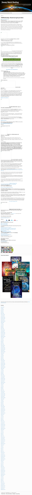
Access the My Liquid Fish (4, 227)
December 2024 (3, 332)
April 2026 (2, 312)
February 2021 (3, 391)
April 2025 (2, 327)
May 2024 (2, 341)
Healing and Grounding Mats (7, 231)
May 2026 (2, 310)
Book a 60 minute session (4, 224)
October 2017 (2, 442)
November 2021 (3, 379)
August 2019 (2, 414)
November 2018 (3, 425)
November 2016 (3, 456)
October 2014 (2, 488)
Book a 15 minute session (4, 223)
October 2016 (2, 457)
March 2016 (2, 466)
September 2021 (3, 382)
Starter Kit (9, 227)
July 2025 (2, 323)
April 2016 (2, 465)
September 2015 (3, 474)
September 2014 (3, 489)
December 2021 (3, 378)
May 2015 (2, 479)
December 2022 (3, 363)
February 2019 (3, 421)
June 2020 (2, 401)
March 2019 (2, 420)
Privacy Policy (3, 493)
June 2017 (2, 447)
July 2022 (2, 369)
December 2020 (3, 393)
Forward (13, 220)
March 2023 (2, 359)
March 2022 (2, 374)
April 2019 (2, 419)
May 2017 (2, 448)
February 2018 (3, 437)
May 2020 (2, 402)
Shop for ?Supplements (4, 233)
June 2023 (2, 355)
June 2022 (2, 370)
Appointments (6, 221)
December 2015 (3, 470)
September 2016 (3, 458)
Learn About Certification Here (13, 201)
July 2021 (2, 384)
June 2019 (2, 416)
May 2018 (2, 433)
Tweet (10, 220)
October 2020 (2, 396)
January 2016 (2, 469)
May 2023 (2, 356)
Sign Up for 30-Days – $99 (13, 183)
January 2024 (2, 346)
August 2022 (2, 368)
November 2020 (3, 395)
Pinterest (16, 220)
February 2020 (3, 406)
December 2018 (3, 424)
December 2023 (3, 347)
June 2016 (2, 462)
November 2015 (3, 471)
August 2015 (2, 475)
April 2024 (2, 342)
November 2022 (3, 364)
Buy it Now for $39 (13, 57)
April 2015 (2, 480)
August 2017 (2, 444)
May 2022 (2, 372)
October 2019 (2, 411)
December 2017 (3, 439)
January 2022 (2, 377)
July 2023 (2, 354)
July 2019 (2, 415)
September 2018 (3, 428)
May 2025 (2, 326)
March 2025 (2, 328)
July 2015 (2, 476)
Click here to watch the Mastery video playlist (7, 187)
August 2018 (2, 429)
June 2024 (2, 340)
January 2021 (2, 392)
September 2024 (3, 336)
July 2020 (2, 400)
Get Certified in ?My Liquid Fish (5, 229)
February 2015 (3, 483)
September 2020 (3, 397)
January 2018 (2, 438)
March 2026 (2, 313)
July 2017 (2, 446)
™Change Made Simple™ (12, 229)
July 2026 (2, 308)
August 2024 (2, 337)
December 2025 (3, 317)
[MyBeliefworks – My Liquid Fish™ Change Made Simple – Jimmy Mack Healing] (16, 11)
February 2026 (3, 314)
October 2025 (2, 319)
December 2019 (3, 409)
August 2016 (2, 460)
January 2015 (2, 484)
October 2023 (2, 350)
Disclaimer (14, 493)
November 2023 (3, 349)
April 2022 (2, 373)
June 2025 (2, 324)
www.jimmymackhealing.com (4, 235)
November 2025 (3, 318)
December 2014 (3, 485)
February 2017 (3, 452)
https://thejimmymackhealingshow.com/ (6, 123)
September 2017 (3, 443)
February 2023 (3, 360)
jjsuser (2, 15)
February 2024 (3, 345)
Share (8, 220)
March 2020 (2, 405)
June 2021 (2, 386)
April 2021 (2, 388)
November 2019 (3, 410)
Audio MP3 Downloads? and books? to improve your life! (8, 228)
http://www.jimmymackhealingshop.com (6, 234)
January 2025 (2, 331)
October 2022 (2, 365)
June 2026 (2, 309)
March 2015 (2, 481)
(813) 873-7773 (13, 213)
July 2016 (2, 461)
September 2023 (3, 351)
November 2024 (3, 333)
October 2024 (2, 335)
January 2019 (2, 423)
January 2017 (2, 453)
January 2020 (2, 407)
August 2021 (2, 383)
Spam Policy (18, 493)
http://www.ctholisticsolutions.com (5, 217)
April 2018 (2, 434)
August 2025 (2, 322)
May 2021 (2, 387)
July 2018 (2, 430)
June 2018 (2, 432)
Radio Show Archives (3, 230)
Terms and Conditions (9, 493)
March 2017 (2, 451)
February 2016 (3, 467)
